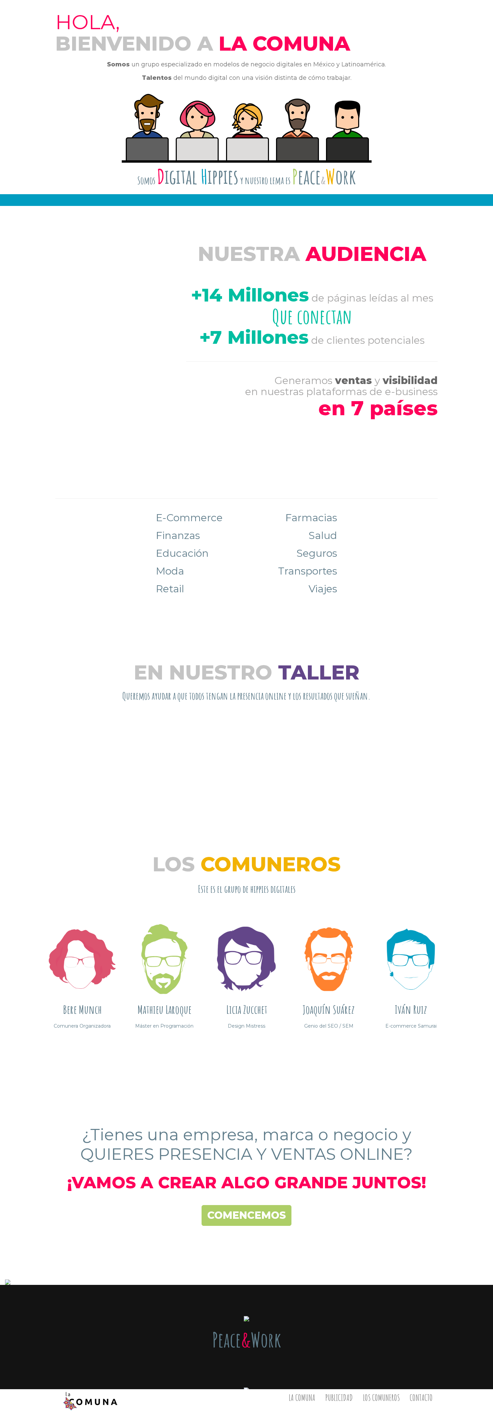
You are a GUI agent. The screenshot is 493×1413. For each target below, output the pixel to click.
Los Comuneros (381, 1398)
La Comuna (302, 1398)
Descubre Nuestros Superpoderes (246, 1050)
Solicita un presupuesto (246, 778)
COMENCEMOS (246, 1215)
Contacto (421, 1398)
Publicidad (339, 1398)
